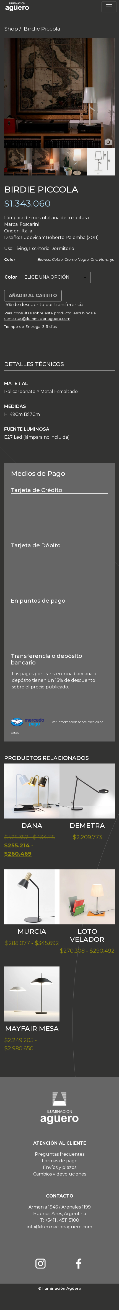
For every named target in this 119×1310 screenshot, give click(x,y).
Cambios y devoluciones (59, 1174)
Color (10, 277)
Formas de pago (59, 1160)
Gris (93, 259)
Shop (11, 28)
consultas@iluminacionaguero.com (37, 318)
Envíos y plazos (59, 1167)
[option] (59, 93)
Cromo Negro (76, 259)
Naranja (107, 259)
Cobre (57, 259)
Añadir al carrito (33, 295)
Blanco (43, 259)
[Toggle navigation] (109, 6)
